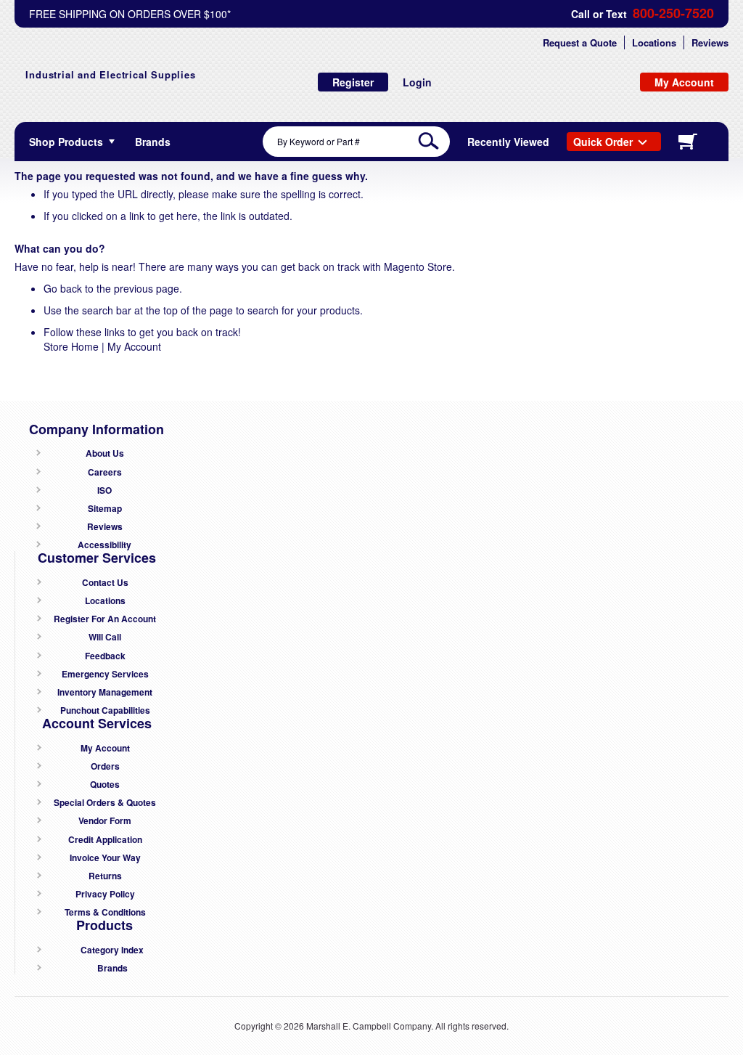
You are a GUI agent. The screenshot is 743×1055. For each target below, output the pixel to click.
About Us (105, 453)
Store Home (71, 346)
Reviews (709, 42)
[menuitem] (152, 141)
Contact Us (105, 583)
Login (417, 82)
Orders (105, 766)
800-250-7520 (673, 13)
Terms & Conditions (105, 912)
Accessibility (104, 545)
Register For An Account (105, 619)
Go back (63, 288)
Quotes (105, 784)
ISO (104, 490)
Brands (112, 968)
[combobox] (356, 141)
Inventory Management (104, 692)
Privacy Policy (105, 894)
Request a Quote (580, 42)
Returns (105, 876)
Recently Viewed (508, 141)
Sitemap (105, 508)
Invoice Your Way (105, 858)
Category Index (112, 950)
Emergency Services (105, 674)
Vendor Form (104, 821)
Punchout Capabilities (105, 710)
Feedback (105, 656)
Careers (105, 472)
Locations (654, 42)
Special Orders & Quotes (105, 803)
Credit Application (105, 840)
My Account (134, 346)
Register (353, 82)
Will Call (105, 637)
